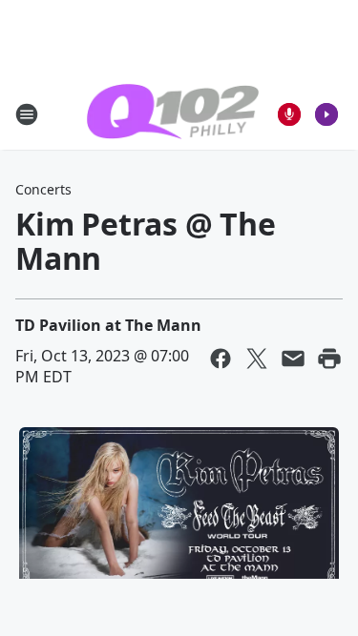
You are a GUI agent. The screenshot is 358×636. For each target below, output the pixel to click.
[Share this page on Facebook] (220, 358)
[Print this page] (329, 358)
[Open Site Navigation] (26, 114)
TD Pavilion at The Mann (108, 325)
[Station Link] (173, 114)
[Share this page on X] (256, 358)
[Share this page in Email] (293, 358)
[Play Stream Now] (326, 114)
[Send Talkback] (289, 114)
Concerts (43, 189)
